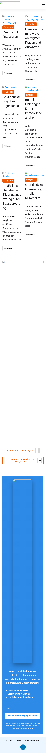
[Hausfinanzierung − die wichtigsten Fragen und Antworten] (34, 18)
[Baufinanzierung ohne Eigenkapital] (11, 87)
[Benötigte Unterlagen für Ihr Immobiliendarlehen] (34, 89)
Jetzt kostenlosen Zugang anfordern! (22, 715)
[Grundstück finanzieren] (11, 19)
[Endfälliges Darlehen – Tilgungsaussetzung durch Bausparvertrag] (11, 175)
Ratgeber (8, 27)
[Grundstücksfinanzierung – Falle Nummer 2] (34, 174)
